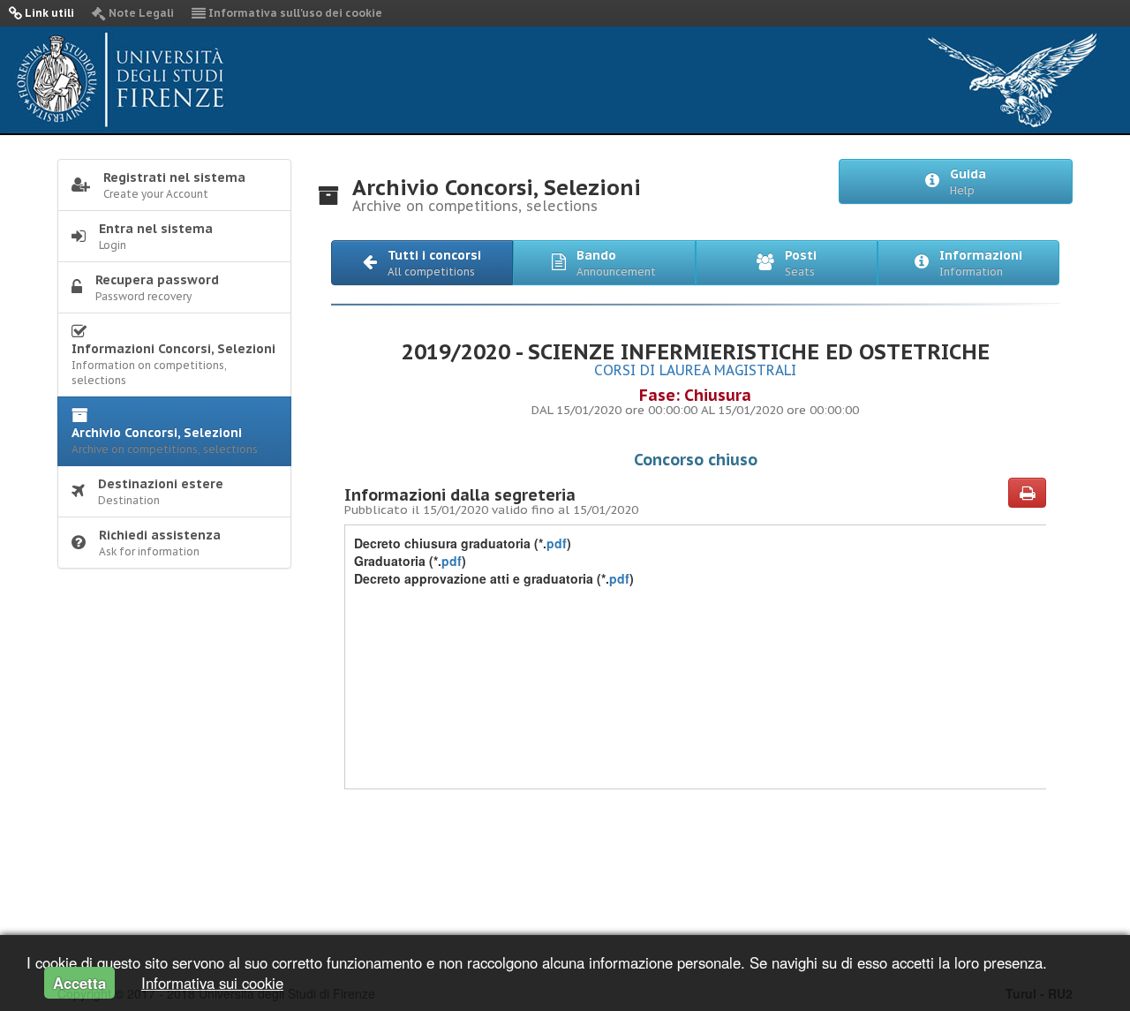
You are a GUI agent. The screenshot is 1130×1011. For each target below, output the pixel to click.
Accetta (79, 982)
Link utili (48, 12)
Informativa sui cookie (212, 982)
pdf (556, 543)
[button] (422, 262)
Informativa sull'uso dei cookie (294, 12)
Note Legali (140, 12)
